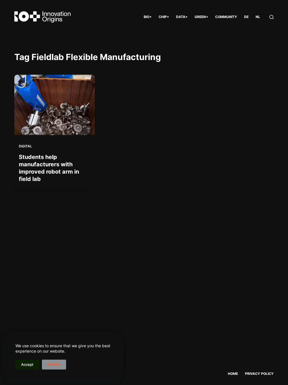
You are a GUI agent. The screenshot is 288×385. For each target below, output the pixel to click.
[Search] (271, 17)
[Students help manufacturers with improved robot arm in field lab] (54, 105)
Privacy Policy (259, 373)
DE (246, 17)
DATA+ (182, 17)
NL (258, 17)
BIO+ (148, 17)
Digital (25, 146)
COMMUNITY (226, 17)
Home (233, 373)
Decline (54, 364)
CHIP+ (164, 17)
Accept (27, 364)
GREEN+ (201, 17)
